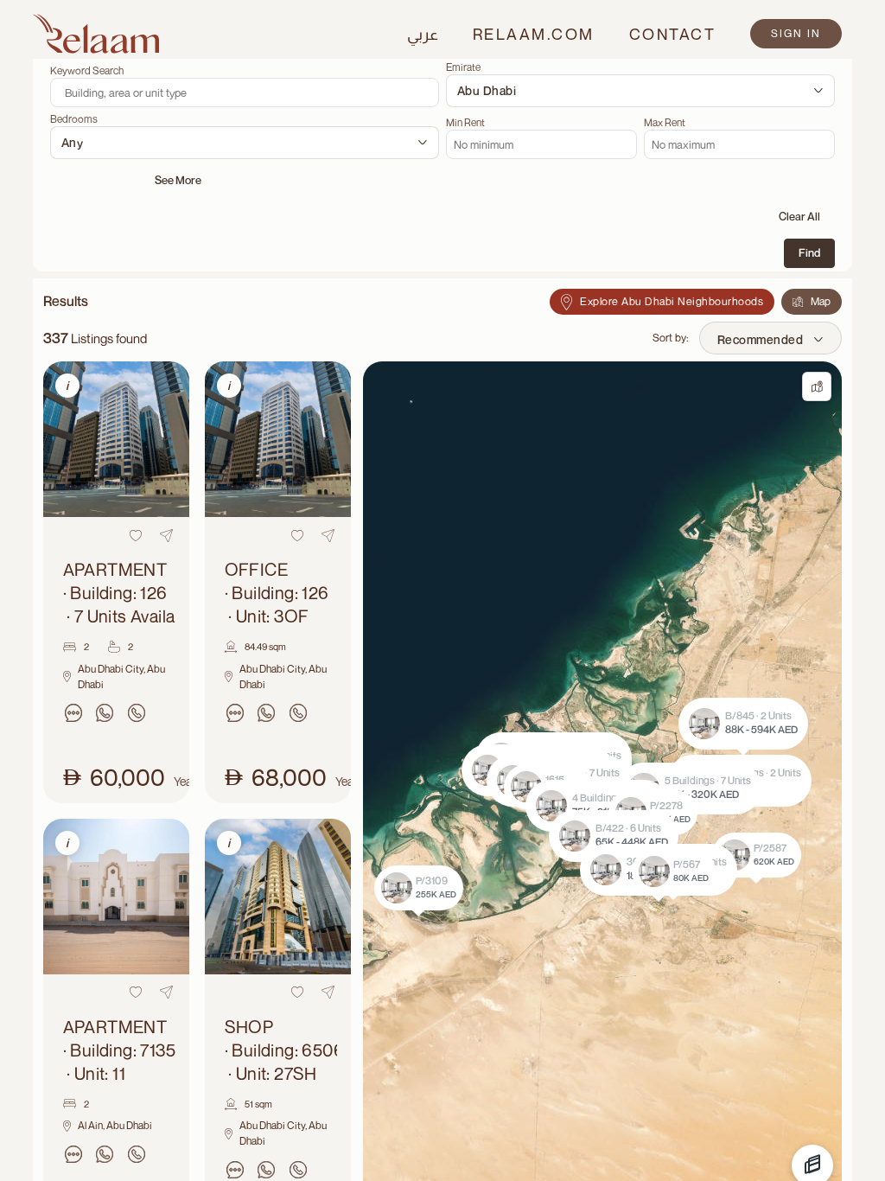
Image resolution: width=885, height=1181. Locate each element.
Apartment (119, 593)
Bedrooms (74, 119)
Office (277, 593)
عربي (422, 33)
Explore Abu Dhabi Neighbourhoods (671, 301)
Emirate (463, 67)
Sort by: (671, 337)
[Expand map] (816, 386)
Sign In (796, 33)
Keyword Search (87, 71)
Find (809, 252)
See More (178, 180)
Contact (672, 33)
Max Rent (664, 123)
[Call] (136, 713)
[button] (597, 806)
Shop (281, 1050)
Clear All (799, 216)
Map (821, 301)
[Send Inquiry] (73, 713)
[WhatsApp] (104, 713)
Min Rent (465, 123)
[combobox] (640, 90)
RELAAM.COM (534, 33)
